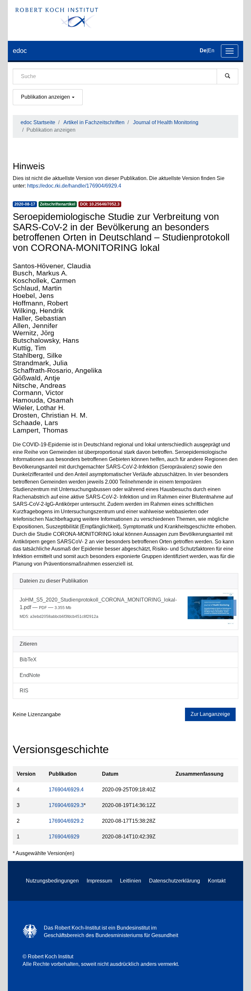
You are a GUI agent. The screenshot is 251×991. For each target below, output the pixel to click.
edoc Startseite (38, 122)
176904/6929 (64, 836)
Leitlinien (130, 881)
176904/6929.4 (66, 789)
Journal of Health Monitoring (165, 122)
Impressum (99, 881)
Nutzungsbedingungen (52, 881)
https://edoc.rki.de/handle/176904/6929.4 (74, 186)
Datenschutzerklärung (174, 881)
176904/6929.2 (66, 821)
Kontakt (217, 881)
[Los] (227, 76)
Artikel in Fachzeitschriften (94, 122)
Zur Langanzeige (210, 714)
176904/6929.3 (66, 805)
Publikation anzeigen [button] (46, 97)
